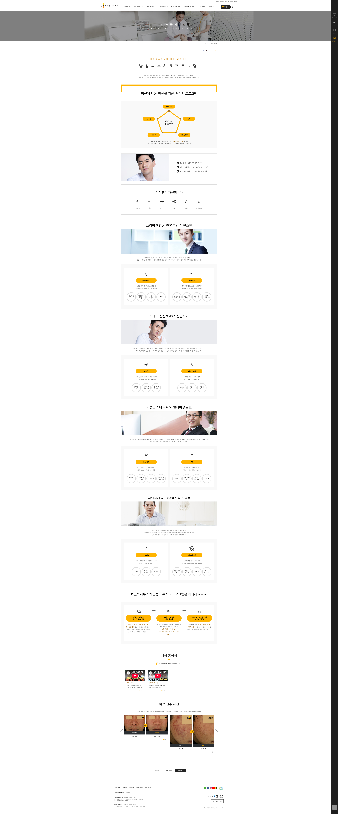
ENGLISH (227, 1)
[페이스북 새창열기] (208, 788)
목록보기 (157, 770)
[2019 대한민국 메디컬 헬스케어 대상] (221, 789)
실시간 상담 (169, 770)
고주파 (177, 478)
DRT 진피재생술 (207, 297)
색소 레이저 (136, 387)
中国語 (231, 1)
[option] (135, 681)
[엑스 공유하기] (210, 50)
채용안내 (131, 787)
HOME (207, 43)
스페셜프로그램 (189, 6)
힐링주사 (151, 478)
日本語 (235, 1)
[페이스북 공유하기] (204, 50)
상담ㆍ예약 (201, 6)
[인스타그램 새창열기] (211, 788)
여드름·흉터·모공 (162, 6)
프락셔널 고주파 (197, 297)
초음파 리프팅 (202, 387)
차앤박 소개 (127, 6)
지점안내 (226, 7)
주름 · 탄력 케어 (187, 478)
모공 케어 (177, 297)
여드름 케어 (131, 297)
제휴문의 (124, 787)
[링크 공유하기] (215, 50)
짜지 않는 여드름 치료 (141, 296)
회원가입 (222, 1)
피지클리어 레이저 (151, 297)
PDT (161, 297)
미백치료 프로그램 (146, 387)
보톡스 (182, 388)
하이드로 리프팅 (156, 387)
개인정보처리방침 (119, 792)
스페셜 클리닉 (214, 43)
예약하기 (180, 770)
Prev (121, 731)
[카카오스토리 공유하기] (213, 50)
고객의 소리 (117, 787)
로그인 (217, 1)
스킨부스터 (150, 6)
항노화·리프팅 (138, 6)
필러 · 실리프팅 (197, 478)
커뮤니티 (212, 6)
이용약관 (128, 792)
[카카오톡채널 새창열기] (216, 788)
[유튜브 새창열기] (213, 788)
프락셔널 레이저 (187, 297)
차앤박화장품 (139, 787)
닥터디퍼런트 (148, 787)
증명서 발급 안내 (217, 801)
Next (216, 731)
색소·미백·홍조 (175, 6)
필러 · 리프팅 (192, 387)
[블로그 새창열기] (205, 788)
